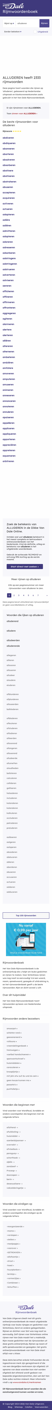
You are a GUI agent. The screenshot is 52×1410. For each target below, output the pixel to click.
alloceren (11, 665)
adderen (11, 887)
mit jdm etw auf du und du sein (22, 1076)
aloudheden (12, 768)
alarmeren (8, 324)
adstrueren (9, 269)
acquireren (9, 198)
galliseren (11, 788)
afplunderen (13, 699)
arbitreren (8, 461)
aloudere (11, 680)
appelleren (8, 422)
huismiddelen (13, 1063)
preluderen (12, 828)
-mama (10, 1231)
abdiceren (8, 137)
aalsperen (11, 847)
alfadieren (12, 733)
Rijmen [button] (44, 23)
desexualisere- (14, 1183)
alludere (11, 630)
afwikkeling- (13, 1132)
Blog (10, 1407)
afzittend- (11, 1127)
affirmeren (9, 302)
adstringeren (10, 263)
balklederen (12, 709)
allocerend (12, 743)
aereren (7, 285)
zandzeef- (11, 1166)
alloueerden (12, 704)
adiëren (7, 225)
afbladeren (12, 718)
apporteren (9, 439)
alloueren (11, 670)
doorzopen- (12, 1175)
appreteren (9, 450)
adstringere (9, 258)
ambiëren (8, 362)
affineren (8, 296)
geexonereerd (13, 1037)
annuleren (8, 411)
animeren (8, 389)
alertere (7, 329)
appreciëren (9, 444)
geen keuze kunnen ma (18, 1080)
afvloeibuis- (12, 1149)
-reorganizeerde (15, 1226)
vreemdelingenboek (16, 1046)
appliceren (8, 428)
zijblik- (10, 1162)
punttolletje (12, 1089)
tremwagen (12, 1050)
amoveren (8, 373)
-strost (10, 1261)
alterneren (8, 351)
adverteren (9, 274)
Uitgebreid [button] (43, 31)
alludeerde (12, 758)
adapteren (8, 214)
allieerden (12, 738)
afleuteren (12, 723)
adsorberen (9, 252)
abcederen (12, 852)
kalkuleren (12, 813)
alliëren (7, 340)
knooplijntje (12, 1071)
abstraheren (9, 181)
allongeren (12, 748)
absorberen (9, 165)
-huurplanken (13, 1269)
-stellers (10, 1239)
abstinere (8, 170)
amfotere (8, 368)
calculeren (12, 778)
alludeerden (13, 640)
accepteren (9, 192)
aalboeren (12, 837)
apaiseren (8, 417)
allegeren (11, 655)
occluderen (12, 818)
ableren (10, 862)
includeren (12, 798)
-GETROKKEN (13, 1252)
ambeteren (9, 357)
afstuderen (12, 728)
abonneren (9, 148)
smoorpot (11, 1028)
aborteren (8, 154)
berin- (9, 1179)
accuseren (12, 877)
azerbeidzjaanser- (15, 1140)
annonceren (9, 401)
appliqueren (9, 433)
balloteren (12, 773)
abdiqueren (9, 143)
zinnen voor (24, 113)
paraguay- (12, 1153)
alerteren (8, 335)
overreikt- (11, 1144)
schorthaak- (13, 1157)
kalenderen (12, 808)
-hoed (9, 1265)
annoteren (8, 406)
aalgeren (11, 842)
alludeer (11, 675)
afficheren (8, 291)
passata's (11, 1084)
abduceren (12, 857)
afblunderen (13, 694)
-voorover (11, 1248)
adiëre (6, 219)
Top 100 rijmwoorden (26, 915)
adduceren (12, 892)
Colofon (28, 1407)
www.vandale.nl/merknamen (27, 1382)
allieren (10, 660)
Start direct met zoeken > (25, 566)
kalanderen (12, 803)
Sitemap (19, 1407)
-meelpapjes (13, 1243)
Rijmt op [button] (8, 23)
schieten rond (13, 1032)
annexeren (8, 395)
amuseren (8, 384)
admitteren (9, 230)
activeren (8, 203)
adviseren (8, 280)
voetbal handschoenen (18, 1054)
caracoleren (12, 1067)
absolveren (9, 159)
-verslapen (12, 1235)
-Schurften (12, 1287)
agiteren (7, 318)
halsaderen (12, 793)
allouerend (12, 753)
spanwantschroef (15, 1058)
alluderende (13, 645)
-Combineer (12, 1282)
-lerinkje (11, 1274)
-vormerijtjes (13, 1278)
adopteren (8, 236)
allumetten (12, 763)
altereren (8, 346)
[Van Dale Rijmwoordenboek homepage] (15, 6)
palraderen (12, 823)
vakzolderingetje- (15, 1188)
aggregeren (9, 313)
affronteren (9, 307)
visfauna (11, 1041)
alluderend (12, 621)
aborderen (12, 867)
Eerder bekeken (12, 31)
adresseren (9, 247)
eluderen (11, 685)
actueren (8, 209)
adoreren (8, 241)
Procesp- (11, 1170)
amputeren (9, 379)
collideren (11, 783)
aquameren (9, 455)
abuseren (8, 187)
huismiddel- (12, 1136)
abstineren (9, 176)
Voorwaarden (41, 1407)
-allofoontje (12, 1257)
